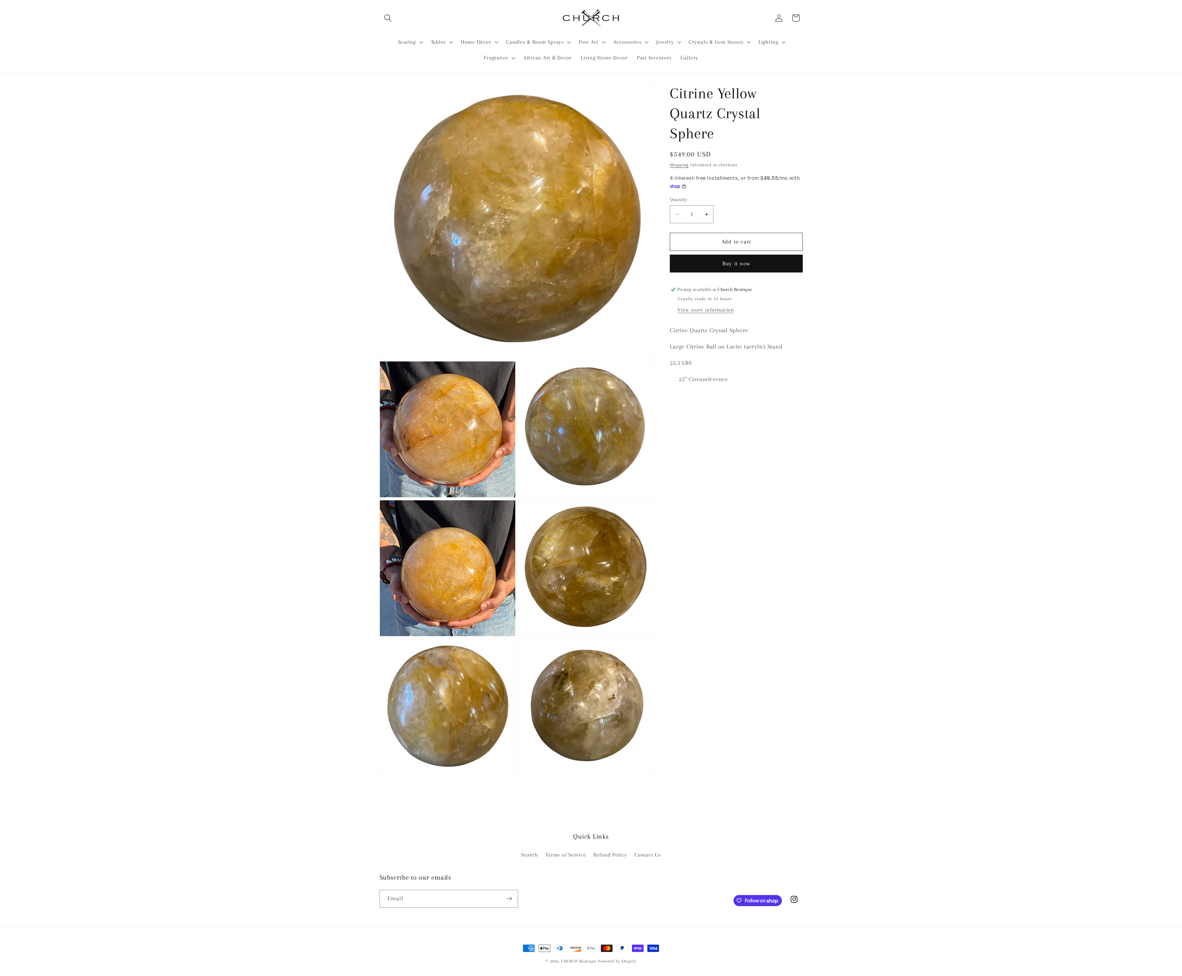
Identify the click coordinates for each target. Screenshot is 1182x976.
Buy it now (736, 263)
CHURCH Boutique (579, 961)
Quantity (678, 199)
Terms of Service (565, 855)
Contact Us (647, 855)
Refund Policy (610, 855)
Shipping (679, 164)
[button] (388, 18)
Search (529, 855)
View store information (705, 310)
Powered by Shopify (617, 961)
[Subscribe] (509, 899)
